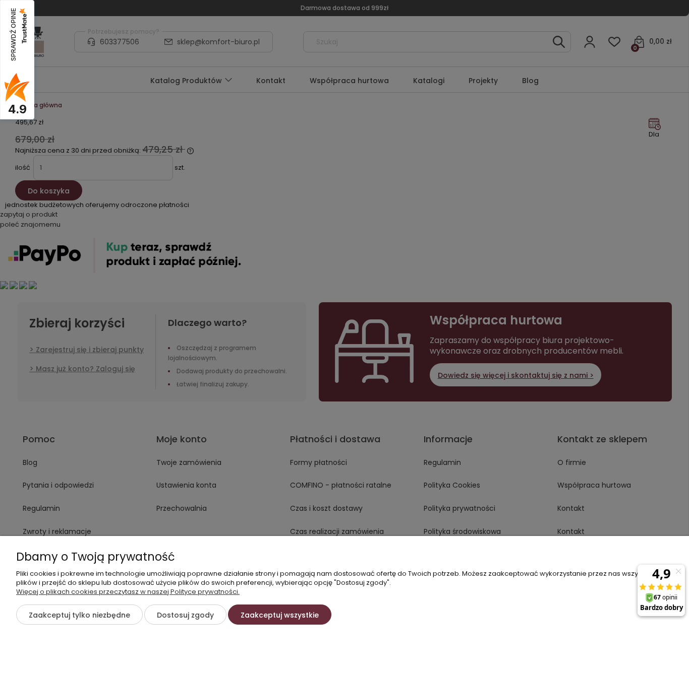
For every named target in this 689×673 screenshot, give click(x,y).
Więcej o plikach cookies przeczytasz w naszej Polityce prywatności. (128, 591)
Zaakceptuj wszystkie (280, 615)
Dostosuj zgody (185, 615)
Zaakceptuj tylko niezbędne (79, 615)
